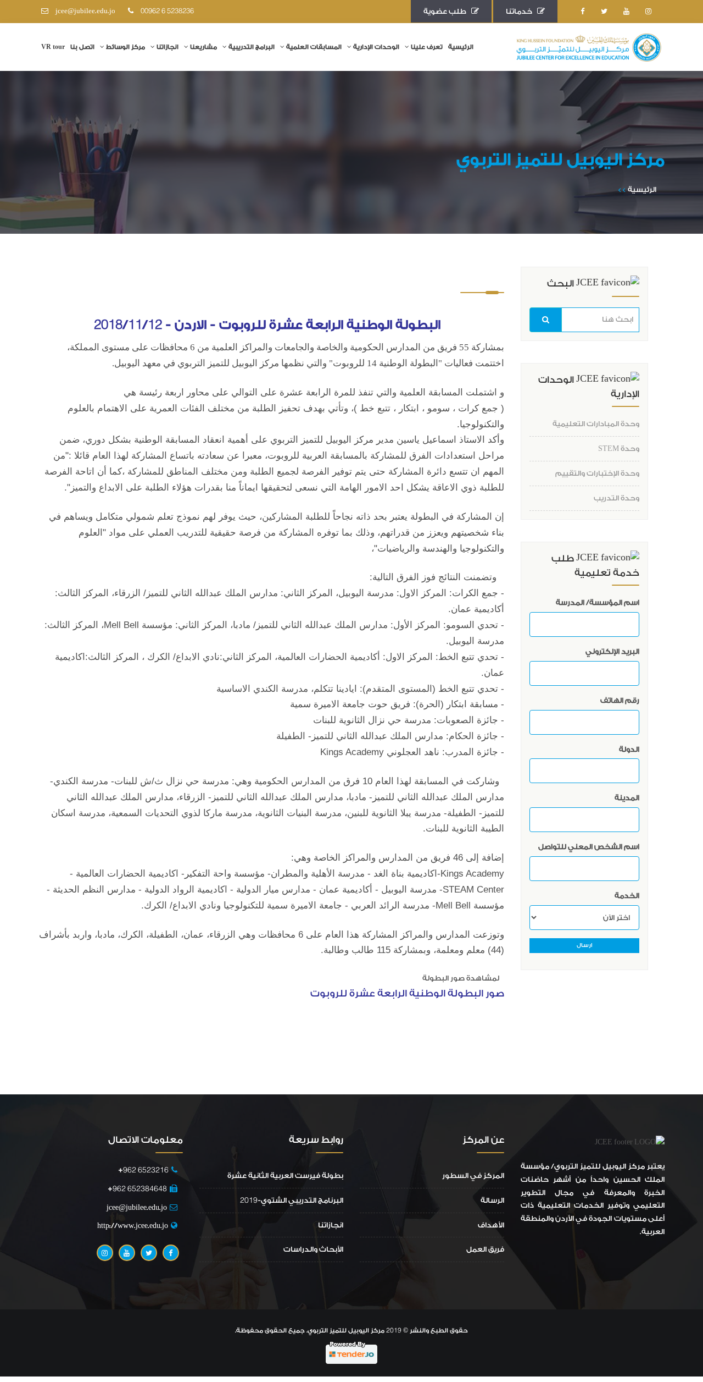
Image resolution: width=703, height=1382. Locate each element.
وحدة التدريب (616, 498)
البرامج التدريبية (251, 47)
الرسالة (492, 1200)
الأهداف (491, 1225)
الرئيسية (460, 47)
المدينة (627, 798)
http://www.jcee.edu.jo (132, 1225)
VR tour (53, 47)
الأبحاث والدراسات (313, 1249)
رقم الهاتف (619, 700)
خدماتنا (521, 11)
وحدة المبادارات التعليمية (596, 424)
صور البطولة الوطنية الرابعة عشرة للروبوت (407, 993)
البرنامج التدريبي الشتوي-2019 (291, 1200)
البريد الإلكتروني (612, 651)
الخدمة (627, 895)
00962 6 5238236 (165, 11)
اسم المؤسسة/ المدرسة (597, 602)
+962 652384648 (137, 1189)
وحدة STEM (618, 448)
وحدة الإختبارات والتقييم (597, 473)
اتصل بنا (82, 47)
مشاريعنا (203, 47)
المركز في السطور (473, 1175)
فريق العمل (485, 1249)
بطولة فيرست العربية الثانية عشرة (285, 1175)
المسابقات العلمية (314, 47)
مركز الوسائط (125, 47)
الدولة (629, 749)
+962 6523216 (141, 1170)
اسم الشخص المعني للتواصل (588, 847)
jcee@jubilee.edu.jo (83, 11)
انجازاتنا (167, 47)
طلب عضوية (447, 11)
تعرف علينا (427, 47)
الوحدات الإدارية (376, 47)
